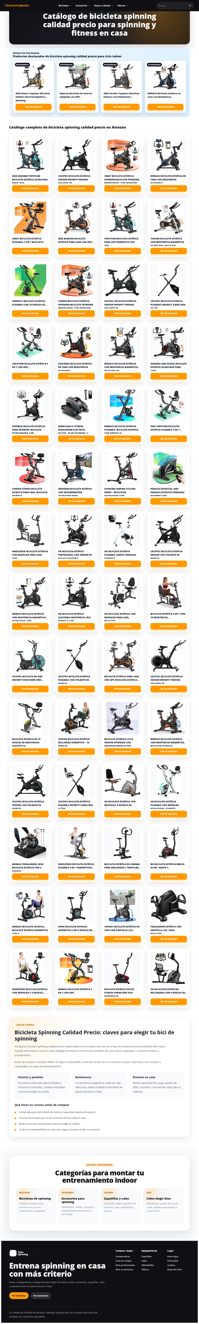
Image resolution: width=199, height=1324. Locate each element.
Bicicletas (64, 5)
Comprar (30, 188)
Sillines (145, 1269)
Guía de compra (124, 1260)
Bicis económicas (124, 1269)
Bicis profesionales (125, 1265)
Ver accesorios (40, 1295)
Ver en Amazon (33, 106)
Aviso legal (172, 1256)
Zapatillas (146, 1256)
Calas (144, 1260)
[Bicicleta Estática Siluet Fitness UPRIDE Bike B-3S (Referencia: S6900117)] (122, 968)
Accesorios (81, 5)
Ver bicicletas (19, 1295)
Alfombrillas (147, 1265)
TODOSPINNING (17, 5)
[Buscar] (190, 5)
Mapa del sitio (174, 1269)
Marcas (121, 5)
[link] (33, 87)
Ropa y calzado (102, 5)
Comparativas (123, 1256)
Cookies (171, 1265)
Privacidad (172, 1260)
